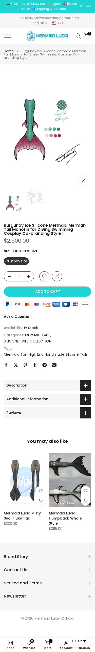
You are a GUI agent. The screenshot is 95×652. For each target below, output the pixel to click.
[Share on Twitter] (15, 365)
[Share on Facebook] (6, 365)
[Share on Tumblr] (35, 365)
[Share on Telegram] (44, 365)
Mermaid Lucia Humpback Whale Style (65, 518)
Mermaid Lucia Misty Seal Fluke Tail (22, 516)
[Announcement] (41, 6)
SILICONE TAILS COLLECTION (27, 341)
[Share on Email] (54, 365)
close (86, 6)
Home (9, 51)
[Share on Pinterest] (25, 365)
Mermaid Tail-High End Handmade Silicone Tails (46, 354)
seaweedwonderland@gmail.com (52, 18)
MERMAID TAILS (37, 335)
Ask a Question (18, 316)
